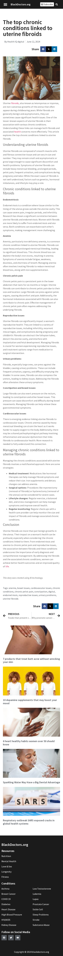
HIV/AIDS (5, 919)
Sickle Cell (38, 909)
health (17, 131)
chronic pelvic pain (24, 591)
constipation (40, 591)
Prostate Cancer (41, 904)
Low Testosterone (42, 888)
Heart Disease (8, 909)
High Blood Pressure (11, 914)
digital (51, 591)
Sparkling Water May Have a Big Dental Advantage (31, 782)
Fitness (5, 876)
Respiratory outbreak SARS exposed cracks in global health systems (29, 822)
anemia (12, 588)
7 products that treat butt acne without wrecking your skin (31, 660)
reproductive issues (28, 595)
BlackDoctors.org (20, 4)
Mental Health (8, 861)
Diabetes (5, 904)
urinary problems (47, 595)
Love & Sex (6, 866)
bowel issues (23, 588)
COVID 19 (6, 899)
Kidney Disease (8, 924)
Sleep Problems (41, 914)
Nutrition (6, 856)
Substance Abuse (41, 924)
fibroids (15, 103)
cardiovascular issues (41, 588)
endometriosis (10, 595)
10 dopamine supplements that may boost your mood (30, 701)
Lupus (36, 899)
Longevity (6, 871)
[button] (5, 4)
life (7, 566)
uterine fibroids (10, 598)
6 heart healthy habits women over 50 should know (29, 742)
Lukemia (37, 893)
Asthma (5, 888)
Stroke (36, 919)
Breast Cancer (8, 893)
